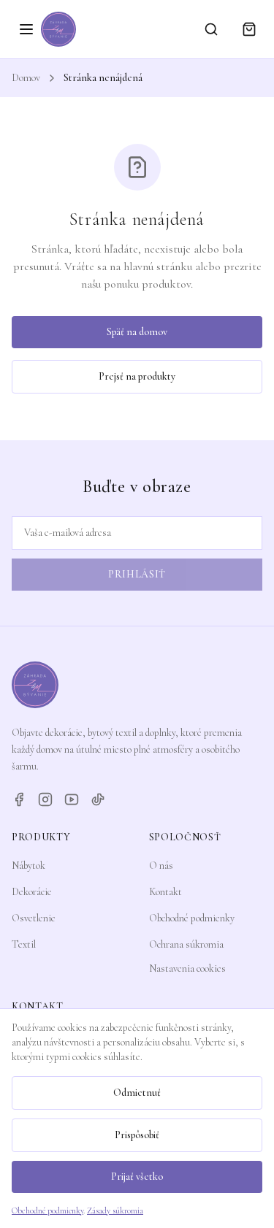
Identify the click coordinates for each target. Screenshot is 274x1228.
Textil (24, 944)
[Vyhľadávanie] (211, 29)
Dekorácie (32, 892)
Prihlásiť (137, 574)
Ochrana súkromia (186, 944)
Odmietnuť (137, 1092)
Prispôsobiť (137, 1135)
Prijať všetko (137, 1176)
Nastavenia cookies (187, 968)
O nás (161, 865)
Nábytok (28, 865)
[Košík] (249, 29)
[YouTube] (71, 799)
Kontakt (165, 892)
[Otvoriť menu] (26, 29)
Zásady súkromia (115, 1210)
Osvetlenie (34, 918)
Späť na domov (137, 332)
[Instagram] (45, 799)
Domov (26, 78)
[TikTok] (98, 799)
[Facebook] (19, 799)
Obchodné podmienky (192, 918)
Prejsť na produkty (137, 376)
